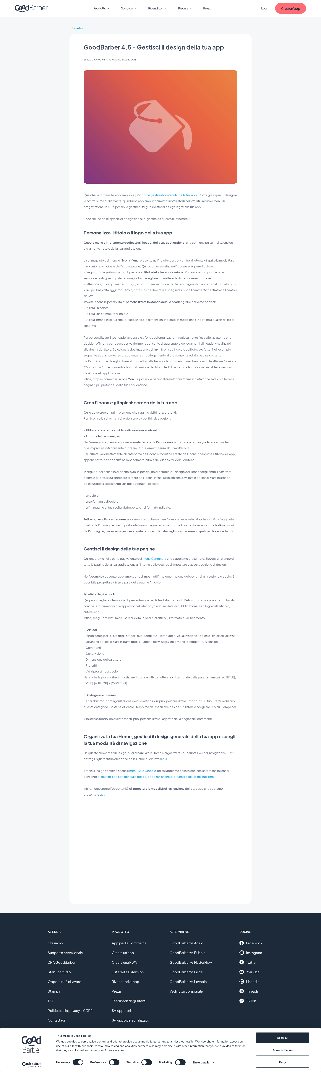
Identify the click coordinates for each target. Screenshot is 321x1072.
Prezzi (207, 8)
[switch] (114, 1062)
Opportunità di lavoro (64, 981)
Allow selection (283, 1050)
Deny (282, 1062)
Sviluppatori (121, 1010)
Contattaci (56, 1020)
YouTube (253, 972)
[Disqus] (160, 847)
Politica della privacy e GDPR (70, 1010)
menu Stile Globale (142, 771)
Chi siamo (55, 943)
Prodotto (99, 8)
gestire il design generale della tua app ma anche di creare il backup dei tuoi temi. (158, 777)
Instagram (254, 953)
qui (164, 759)
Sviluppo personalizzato (130, 1020)
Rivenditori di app (125, 981)
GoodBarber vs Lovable (188, 981)
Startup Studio (59, 972)
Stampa (54, 991)
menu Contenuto (154, 558)
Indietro (77, 28)
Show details (200, 1062)
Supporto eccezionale (65, 953)
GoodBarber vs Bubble (187, 953)
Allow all (282, 1037)
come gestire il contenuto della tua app (169, 195)
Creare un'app (123, 953)
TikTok (251, 1001)
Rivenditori (155, 8)
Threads (252, 991)
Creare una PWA (124, 962)
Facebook (254, 943)
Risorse (183, 8)
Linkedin (252, 981)
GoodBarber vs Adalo (186, 943)
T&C (51, 1001)
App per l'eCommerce (129, 943)
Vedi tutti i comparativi (187, 991)
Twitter (251, 962)
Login (265, 8)
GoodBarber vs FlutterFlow (191, 962)
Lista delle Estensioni (128, 972)
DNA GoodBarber (61, 962)
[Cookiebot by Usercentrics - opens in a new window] (31, 1065)
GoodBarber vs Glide (186, 972)
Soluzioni (127, 8)
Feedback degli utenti (129, 1001)
